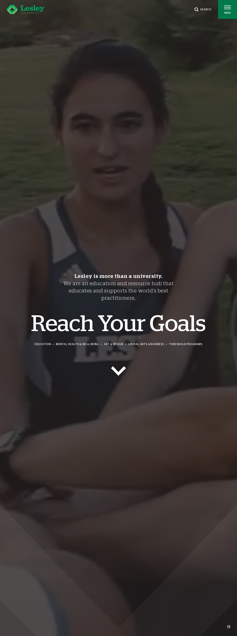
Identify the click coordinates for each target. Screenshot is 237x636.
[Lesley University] (25, 9)
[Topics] (118, 371)
